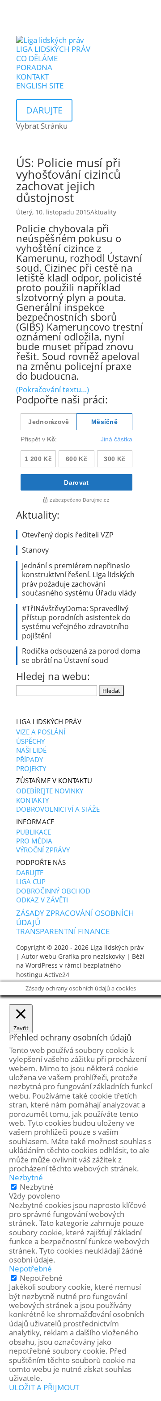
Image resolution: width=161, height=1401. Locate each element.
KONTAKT (32, 76)
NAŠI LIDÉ (31, 750)
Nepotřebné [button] (30, 1268)
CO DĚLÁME (37, 58)
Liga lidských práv (117, 947)
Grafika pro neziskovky (91, 956)
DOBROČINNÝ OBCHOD (53, 890)
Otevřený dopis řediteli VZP (68, 535)
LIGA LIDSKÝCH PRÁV (53, 49)
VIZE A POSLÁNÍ (40, 731)
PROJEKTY (31, 768)
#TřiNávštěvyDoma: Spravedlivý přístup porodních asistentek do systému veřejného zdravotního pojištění (76, 622)
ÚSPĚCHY (30, 741)
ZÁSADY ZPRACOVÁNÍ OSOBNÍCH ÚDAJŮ (75, 917)
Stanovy (35, 550)
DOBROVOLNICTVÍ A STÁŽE (58, 809)
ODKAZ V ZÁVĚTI (42, 899)
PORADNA (34, 67)
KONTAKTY (32, 800)
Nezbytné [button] (26, 1177)
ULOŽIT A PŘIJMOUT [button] (44, 1387)
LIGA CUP (31, 881)
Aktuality (103, 212)
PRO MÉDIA (34, 840)
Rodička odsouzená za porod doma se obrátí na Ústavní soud (81, 655)
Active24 (56, 974)
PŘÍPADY (29, 759)
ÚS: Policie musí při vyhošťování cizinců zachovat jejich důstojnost (68, 180)
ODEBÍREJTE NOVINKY (49, 790)
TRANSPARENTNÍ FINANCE (63, 931)
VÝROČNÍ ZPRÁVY (43, 849)
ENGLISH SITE (40, 85)
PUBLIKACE (33, 831)
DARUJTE (29, 872)
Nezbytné (37, 1187)
